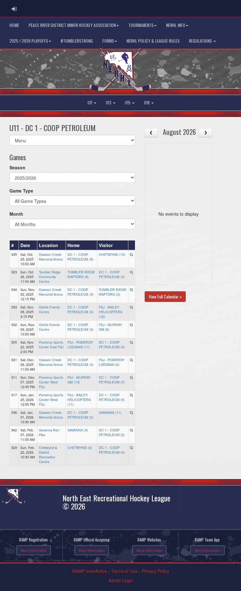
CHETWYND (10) (112, 254)
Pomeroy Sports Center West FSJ (51, 382)
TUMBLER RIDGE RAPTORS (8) (81, 274)
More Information (33, 550)
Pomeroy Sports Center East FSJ (51, 344)
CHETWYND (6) (79, 447)
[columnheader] (14, 245)
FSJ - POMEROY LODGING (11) (80, 344)
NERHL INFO (175, 25)
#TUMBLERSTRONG (77, 40)
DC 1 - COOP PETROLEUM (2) (80, 415)
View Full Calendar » (165, 296)
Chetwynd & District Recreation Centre (48, 454)
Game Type (21, 190)
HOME (14, 25)
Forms (108, 40)
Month (16, 214)
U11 (90, 103)
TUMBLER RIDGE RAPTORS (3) (112, 292)
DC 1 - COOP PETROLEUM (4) (112, 274)
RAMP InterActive (89, 571)
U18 (147, 103)
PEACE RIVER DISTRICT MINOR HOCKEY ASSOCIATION (72, 25)
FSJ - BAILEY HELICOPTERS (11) (79, 400)
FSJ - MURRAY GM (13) (79, 379)
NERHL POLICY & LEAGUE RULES (152, 40)
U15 (128, 103)
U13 (109, 103)
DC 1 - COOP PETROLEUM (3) (80, 292)
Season (17, 167)
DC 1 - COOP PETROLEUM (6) (112, 344)
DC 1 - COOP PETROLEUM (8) (80, 256)
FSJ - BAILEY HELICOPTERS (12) (110, 312)
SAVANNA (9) (77, 430)
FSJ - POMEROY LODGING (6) (111, 362)
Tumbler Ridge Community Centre (50, 277)
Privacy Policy (155, 571)
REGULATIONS (201, 40)
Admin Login (120, 580)
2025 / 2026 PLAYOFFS (28, 40)
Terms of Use (124, 571)
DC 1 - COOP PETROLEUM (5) (112, 379)
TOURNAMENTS (140, 25)
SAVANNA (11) (110, 412)
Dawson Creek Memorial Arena (51, 256)
